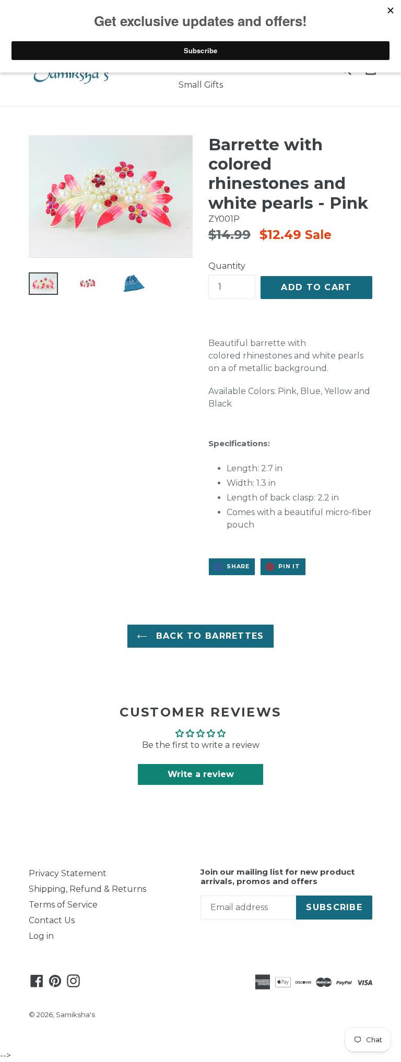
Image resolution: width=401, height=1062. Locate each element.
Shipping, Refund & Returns (87, 889)
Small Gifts (201, 85)
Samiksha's (75, 1014)
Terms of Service (63, 905)
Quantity (226, 266)
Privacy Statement (68, 873)
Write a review (201, 774)
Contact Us (52, 920)
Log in (41, 936)
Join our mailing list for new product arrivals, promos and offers (277, 876)
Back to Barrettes (208, 636)
